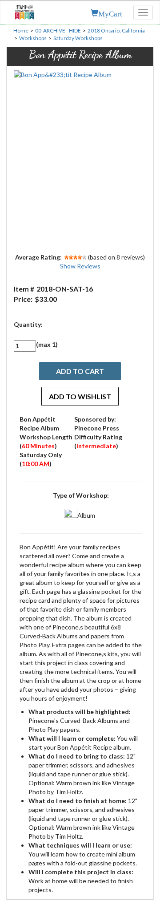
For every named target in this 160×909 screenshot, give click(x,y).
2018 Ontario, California (116, 30)
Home (20, 30)
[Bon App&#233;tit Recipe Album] (80, 159)
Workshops (33, 38)
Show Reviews (80, 266)
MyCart (110, 12)
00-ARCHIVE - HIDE (58, 30)
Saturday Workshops (78, 38)
